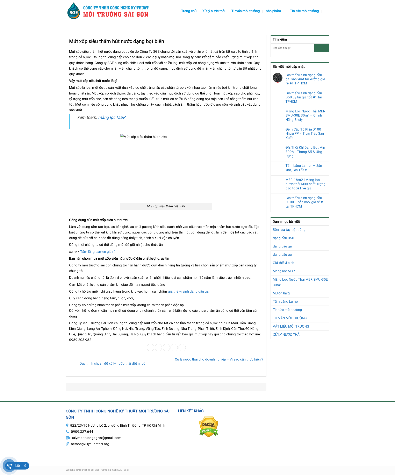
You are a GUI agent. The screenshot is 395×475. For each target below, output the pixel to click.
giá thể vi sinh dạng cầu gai (188, 291)
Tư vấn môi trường (245, 11)
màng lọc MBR (111, 117)
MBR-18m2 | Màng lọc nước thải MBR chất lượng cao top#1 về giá (305, 184)
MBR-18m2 (281, 293)
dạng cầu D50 (283, 238)
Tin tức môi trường (304, 11)
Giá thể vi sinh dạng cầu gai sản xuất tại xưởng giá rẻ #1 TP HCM (305, 79)
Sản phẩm (273, 11)
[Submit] (321, 48)
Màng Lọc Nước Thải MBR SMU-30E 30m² (300, 282)
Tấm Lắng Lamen (286, 301)
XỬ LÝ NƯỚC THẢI (287, 335)
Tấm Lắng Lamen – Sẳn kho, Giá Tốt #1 (304, 167)
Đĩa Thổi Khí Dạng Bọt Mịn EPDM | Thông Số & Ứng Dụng (305, 151)
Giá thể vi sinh (283, 263)
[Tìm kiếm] (327, 10)
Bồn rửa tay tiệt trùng (289, 230)
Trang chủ (188, 11)
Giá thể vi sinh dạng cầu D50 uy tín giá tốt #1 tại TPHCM (304, 97)
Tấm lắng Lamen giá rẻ (97, 252)
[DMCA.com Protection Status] (208, 427)
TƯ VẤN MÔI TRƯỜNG (290, 318)
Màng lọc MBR (284, 271)
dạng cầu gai (283, 246)
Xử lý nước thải (213, 11)
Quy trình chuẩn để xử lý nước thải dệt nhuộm (114, 363)
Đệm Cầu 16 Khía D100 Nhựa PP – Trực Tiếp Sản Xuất (305, 133)
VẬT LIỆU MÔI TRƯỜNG (291, 326)
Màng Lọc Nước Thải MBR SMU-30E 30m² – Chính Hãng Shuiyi (305, 115)
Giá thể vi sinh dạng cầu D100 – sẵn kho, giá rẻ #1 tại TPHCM (305, 202)
